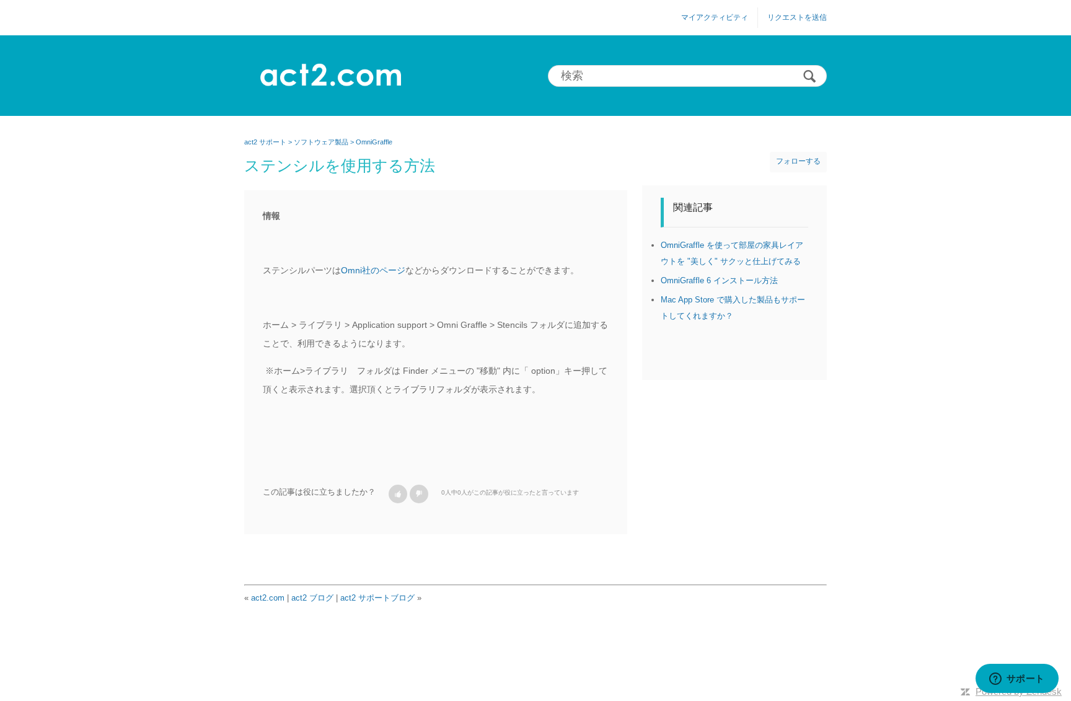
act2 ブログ (312, 597)
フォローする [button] (798, 161)
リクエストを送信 (797, 17)
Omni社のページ (373, 270)
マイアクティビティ (714, 17)
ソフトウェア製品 (321, 142)
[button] (398, 494)
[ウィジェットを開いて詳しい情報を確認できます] (1017, 679)
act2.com (267, 597)
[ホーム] (330, 75)
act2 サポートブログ (377, 597)
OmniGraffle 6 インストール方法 (719, 280)
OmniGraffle (374, 142)
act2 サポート (265, 142)
